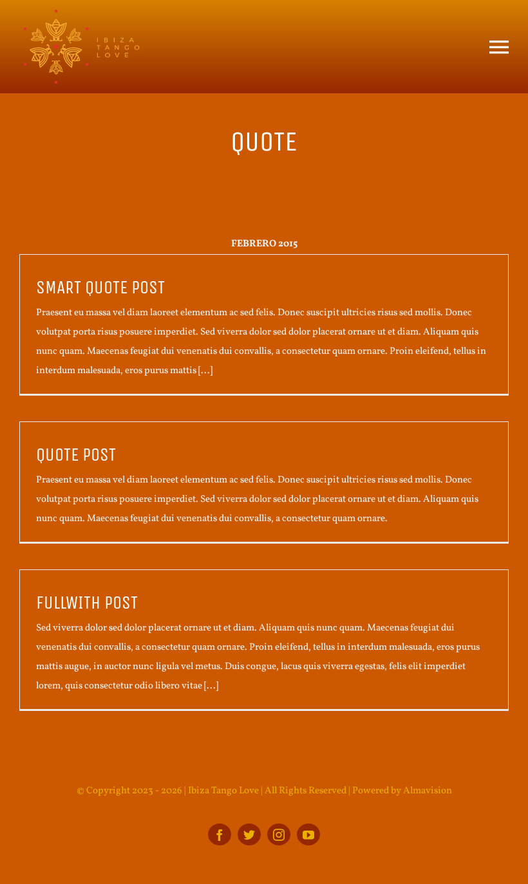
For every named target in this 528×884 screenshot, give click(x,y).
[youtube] (308, 834)
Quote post (76, 455)
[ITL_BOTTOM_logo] (80, 14)
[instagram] (278, 834)
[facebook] (219, 834)
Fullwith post (87, 603)
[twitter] (249, 834)
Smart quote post (100, 288)
